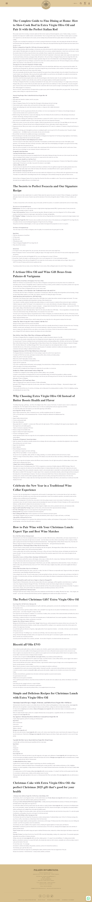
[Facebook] (44, 896)
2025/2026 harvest (22, 623)
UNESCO (64, 466)
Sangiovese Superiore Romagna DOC (27, 584)
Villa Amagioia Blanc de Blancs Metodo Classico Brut (40, 343)
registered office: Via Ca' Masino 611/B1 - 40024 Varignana (46, 874)
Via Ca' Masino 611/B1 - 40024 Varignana (46, 882)
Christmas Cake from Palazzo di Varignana (24, 292)
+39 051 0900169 (47, 886)
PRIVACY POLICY (41, 899)
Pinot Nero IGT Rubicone (47, 570)
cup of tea (15, 819)
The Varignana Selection (18, 353)
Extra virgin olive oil (50, 609)
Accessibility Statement (68, 899)
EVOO (14, 414)
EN (74, 3)
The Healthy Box (16, 372)
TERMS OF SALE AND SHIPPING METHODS (27, 899)
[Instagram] (40, 896)
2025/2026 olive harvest (23, 325)
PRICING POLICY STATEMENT (53, 899)
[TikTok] (51, 896)
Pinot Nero (26, 81)
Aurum (23, 323)
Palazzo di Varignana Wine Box (21, 337)
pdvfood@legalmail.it (51, 876)
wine (24, 37)
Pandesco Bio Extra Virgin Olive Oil (66, 57)
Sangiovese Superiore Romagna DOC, (26, 543)
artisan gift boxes (52, 282)
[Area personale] (89, 3)
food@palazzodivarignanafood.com (38, 888)
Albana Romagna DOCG (34, 345)
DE (76, 3)
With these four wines (64, 591)
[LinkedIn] (47, 896)
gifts (39, 606)
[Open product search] (81, 3)
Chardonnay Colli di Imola (57, 343)
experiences (36, 506)
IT (73, 3)
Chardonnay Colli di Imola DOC (42, 543)
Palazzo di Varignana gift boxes (19, 382)
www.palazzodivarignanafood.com (54, 888)
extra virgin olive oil (59, 406)
